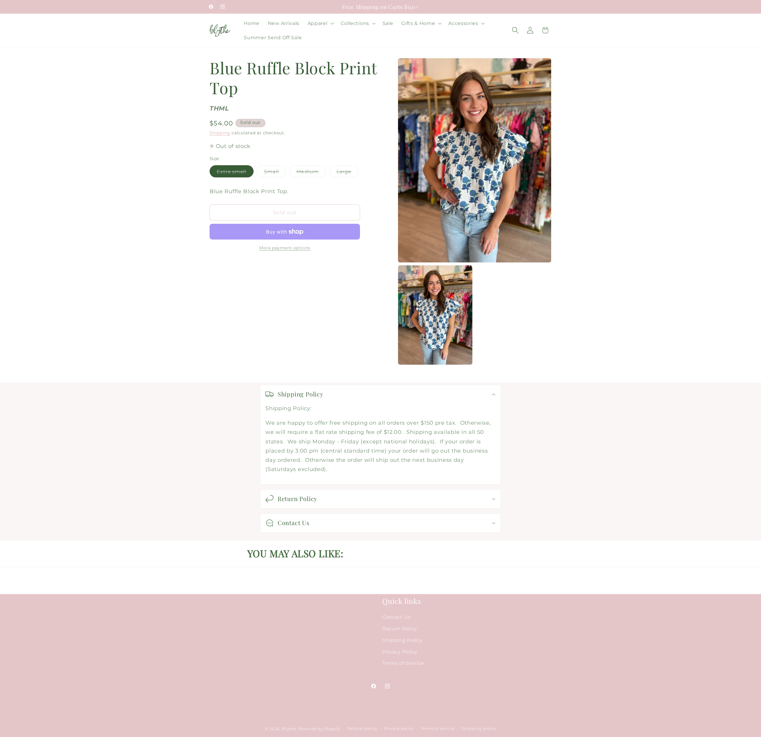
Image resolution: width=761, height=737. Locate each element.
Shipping (220, 133)
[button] (320, 23)
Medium (311, 172)
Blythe (289, 729)
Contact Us (396, 617)
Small (275, 172)
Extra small (235, 172)
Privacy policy (399, 729)
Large (348, 172)
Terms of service (438, 729)
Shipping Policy (402, 640)
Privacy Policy (399, 652)
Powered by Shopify (319, 729)
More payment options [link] (284, 247)
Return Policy (399, 629)
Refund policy (362, 729)
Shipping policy (479, 729)
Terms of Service (403, 663)
